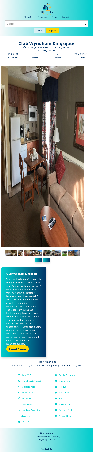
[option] (42, 161)
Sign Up (52, 30)
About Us (28, 17)
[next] (46, 260)
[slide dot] (8, 253)
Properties (42, 17)
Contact (65, 17)
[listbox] (42, 161)
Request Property (17, 349)
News (54, 17)
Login (39, 30)
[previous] (38, 260)
